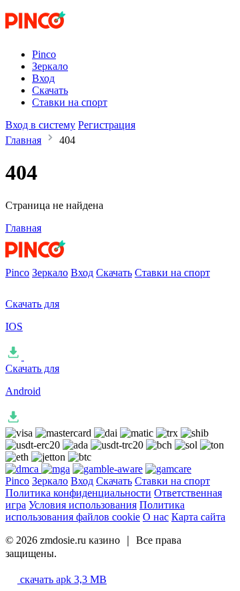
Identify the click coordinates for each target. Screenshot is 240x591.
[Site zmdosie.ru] (60, 31)
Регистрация (106, 124)
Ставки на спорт (69, 102)
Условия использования (83, 504)
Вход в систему (40, 124)
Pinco (44, 54)
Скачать (50, 90)
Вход (43, 78)
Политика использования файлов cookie (95, 510)
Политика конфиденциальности (78, 492)
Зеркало (50, 66)
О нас (156, 516)
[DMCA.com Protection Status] (23, 469)
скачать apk (62, 579)
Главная (23, 140)
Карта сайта (198, 516)
